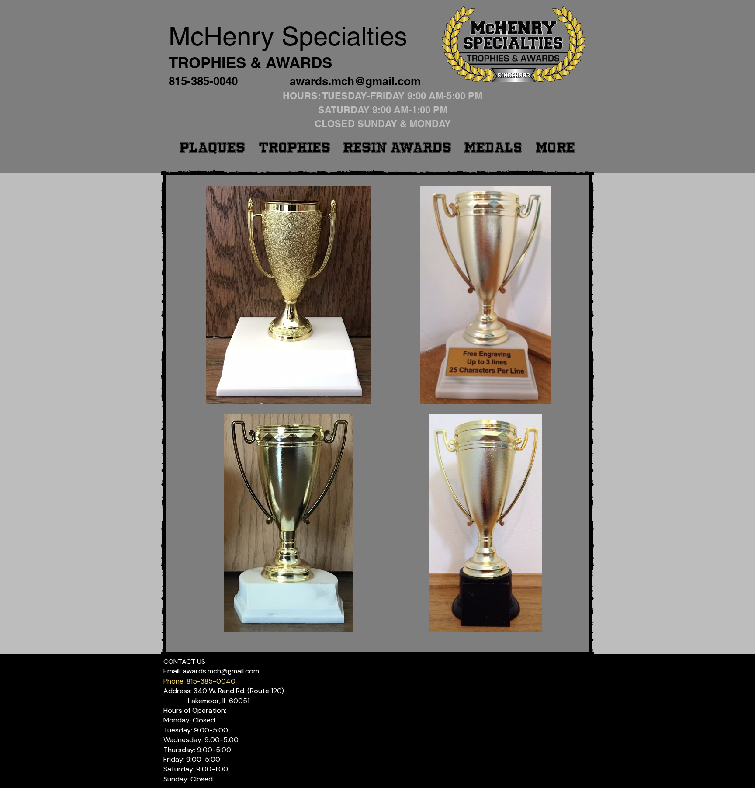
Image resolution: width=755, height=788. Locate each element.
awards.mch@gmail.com (355, 81)
